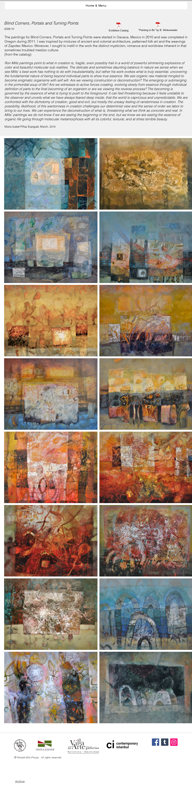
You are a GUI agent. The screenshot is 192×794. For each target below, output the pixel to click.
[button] (51, 174)
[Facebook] (155, 742)
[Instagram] (174, 742)
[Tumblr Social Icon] (164, 742)
